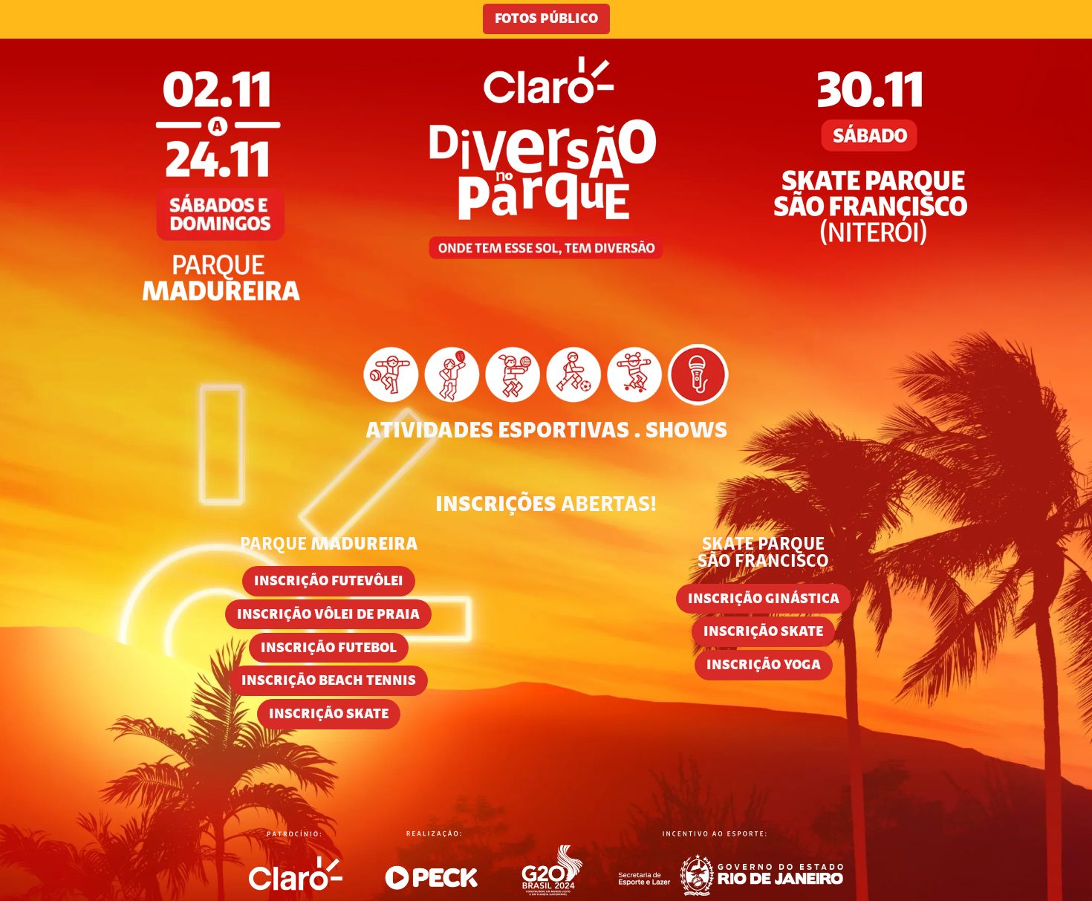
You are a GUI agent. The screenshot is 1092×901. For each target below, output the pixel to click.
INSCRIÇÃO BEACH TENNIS (328, 681)
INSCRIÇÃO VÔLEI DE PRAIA (328, 615)
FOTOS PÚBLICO (546, 20)
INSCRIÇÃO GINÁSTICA (763, 600)
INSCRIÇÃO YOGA (763, 666)
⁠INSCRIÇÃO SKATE (329, 715)
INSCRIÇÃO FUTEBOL (329, 649)
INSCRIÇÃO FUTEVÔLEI (328, 582)
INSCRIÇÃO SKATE (763, 632)
